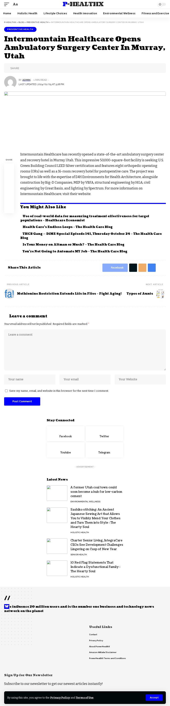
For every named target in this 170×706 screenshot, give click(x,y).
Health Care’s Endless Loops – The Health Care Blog (68, 227)
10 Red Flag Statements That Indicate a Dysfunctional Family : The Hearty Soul (95, 567)
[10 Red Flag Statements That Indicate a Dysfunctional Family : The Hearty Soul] (57, 568)
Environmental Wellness (85, 501)
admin (26, 79)
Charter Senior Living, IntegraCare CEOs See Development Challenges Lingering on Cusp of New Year (96, 545)
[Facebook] (66, 433)
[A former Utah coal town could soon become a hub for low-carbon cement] (57, 493)
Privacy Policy (60, 697)
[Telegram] (105, 450)
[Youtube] (66, 450)
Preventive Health (20, 29)
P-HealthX (83, 4)
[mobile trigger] (7, 4)
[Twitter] (105, 433)
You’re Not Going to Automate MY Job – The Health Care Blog (75, 251)
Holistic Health (79, 532)
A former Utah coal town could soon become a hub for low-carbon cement (96, 492)
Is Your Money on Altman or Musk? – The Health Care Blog (73, 245)
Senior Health (78, 554)
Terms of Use (85, 697)
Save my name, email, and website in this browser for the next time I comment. (59, 390)
